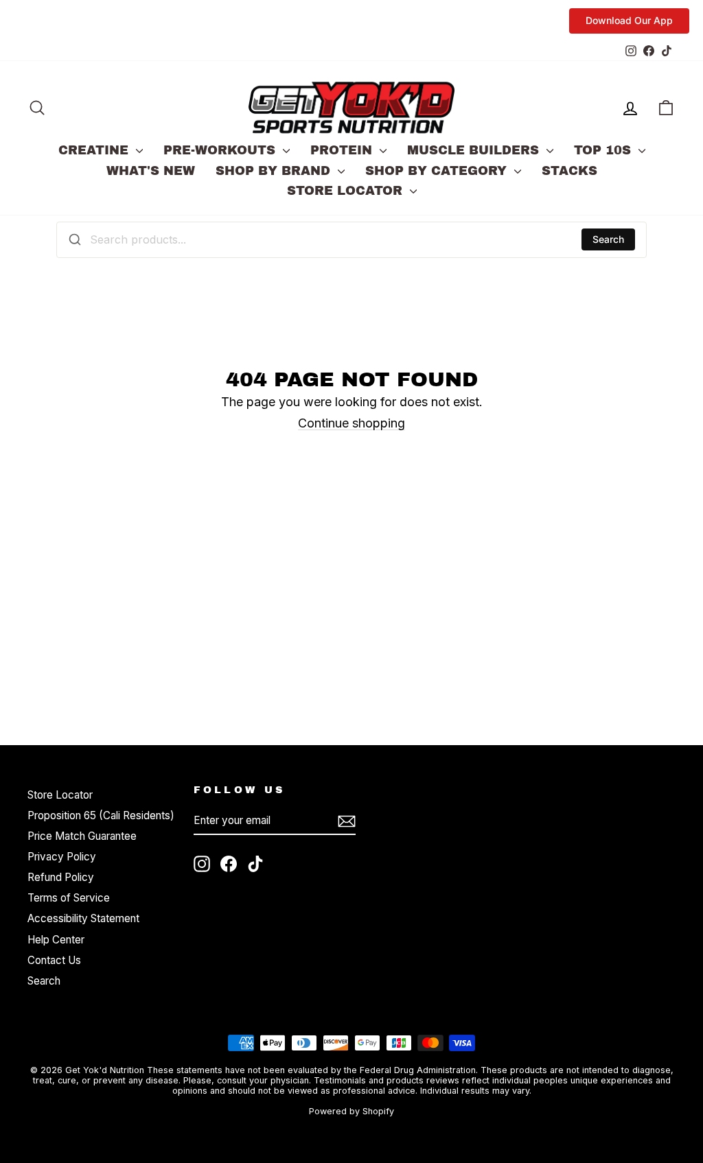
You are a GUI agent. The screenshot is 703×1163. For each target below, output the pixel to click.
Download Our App (629, 20)
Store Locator (346, 191)
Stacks (569, 171)
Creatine (95, 150)
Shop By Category (438, 171)
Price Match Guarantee (82, 836)
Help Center (55, 939)
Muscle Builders (475, 150)
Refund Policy (60, 877)
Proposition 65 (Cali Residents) (100, 815)
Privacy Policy (61, 856)
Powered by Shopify (351, 1111)
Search (608, 239)
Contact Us (54, 960)
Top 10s (604, 150)
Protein (343, 150)
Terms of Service (68, 897)
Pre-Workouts (221, 150)
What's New (150, 171)
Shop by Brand (275, 171)
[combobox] (351, 239)
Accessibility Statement (83, 918)
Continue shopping (351, 423)
